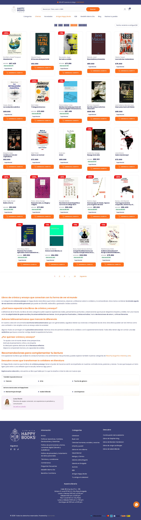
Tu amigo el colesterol (80, 477)
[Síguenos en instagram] (14, 449)
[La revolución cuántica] (14, 91)
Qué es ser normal (37, 155)
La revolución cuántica (11, 107)
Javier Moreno (119, 153)
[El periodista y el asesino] (98, 44)
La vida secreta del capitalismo (10, 156)
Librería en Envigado (79, 463)
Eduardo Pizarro (36, 57)
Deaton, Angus (91, 201)
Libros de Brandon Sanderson (113, 442)
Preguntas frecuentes (49, 466)
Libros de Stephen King (111, 438)
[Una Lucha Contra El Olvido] (126, 91)
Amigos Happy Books (63, 16)
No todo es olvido (65, 59)
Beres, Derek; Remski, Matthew (82, 249)
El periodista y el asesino (96, 59)
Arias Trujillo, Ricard (9, 201)
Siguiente (83, 276)
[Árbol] (70, 139)
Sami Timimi (35, 153)
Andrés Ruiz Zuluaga (93, 153)
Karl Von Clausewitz (93, 105)
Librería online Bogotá (80, 460)
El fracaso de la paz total (40, 59)
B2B (76, 16)
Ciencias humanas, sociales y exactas (86, 442)
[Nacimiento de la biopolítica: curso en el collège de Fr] (70, 187)
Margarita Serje (8, 153)
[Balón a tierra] (14, 187)
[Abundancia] (14, 44)
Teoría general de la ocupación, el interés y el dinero (124, 203)
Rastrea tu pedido (111, 16)
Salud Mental (76, 453)
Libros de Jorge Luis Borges (112, 445)
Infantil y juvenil (77, 446)
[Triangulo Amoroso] (42, 91)
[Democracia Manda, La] (56, 235)
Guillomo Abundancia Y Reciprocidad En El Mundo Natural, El (110, 251)
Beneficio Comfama (48, 473)
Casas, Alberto (7, 105)
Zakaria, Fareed (120, 57)
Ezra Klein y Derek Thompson (12, 57)
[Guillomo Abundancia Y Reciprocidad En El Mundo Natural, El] (112, 235)
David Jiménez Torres (65, 105)
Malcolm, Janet (92, 57)
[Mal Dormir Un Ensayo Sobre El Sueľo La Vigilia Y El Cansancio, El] (70, 91)
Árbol (61, 155)
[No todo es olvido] (70, 44)
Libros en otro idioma (79, 449)
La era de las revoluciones (124, 59)
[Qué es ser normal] (42, 139)
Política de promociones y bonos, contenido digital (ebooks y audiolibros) (53, 447)
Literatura (75, 436)
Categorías (28, 16)
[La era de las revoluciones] (126, 44)
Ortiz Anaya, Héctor (23, 249)
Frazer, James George (38, 201)
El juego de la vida (93, 155)
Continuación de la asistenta (113, 435)
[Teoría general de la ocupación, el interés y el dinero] (126, 187)
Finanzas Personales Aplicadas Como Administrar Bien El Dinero (27, 251)
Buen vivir (75, 439)
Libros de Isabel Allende (111, 449)
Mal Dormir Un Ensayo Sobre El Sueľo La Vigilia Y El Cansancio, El (70, 108)
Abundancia (7, 59)
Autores (75, 467)
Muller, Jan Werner (50, 249)
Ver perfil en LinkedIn (19, 406)
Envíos (43, 436)
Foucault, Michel (64, 201)
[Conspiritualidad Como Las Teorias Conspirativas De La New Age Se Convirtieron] (84, 235)
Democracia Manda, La (53, 251)
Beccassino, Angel (64, 57)
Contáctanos (46, 463)
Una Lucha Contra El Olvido (124, 107)
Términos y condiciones (49, 459)
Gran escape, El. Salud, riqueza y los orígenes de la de (98, 203)
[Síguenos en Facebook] (11, 449)
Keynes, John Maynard (122, 201)
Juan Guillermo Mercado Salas (124, 105)
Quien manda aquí (122, 155)
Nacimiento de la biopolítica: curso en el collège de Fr (69, 203)
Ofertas (38, 16)
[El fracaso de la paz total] (42, 44)
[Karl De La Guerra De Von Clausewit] (98, 91)
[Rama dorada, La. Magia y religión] (42, 187)
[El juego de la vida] (98, 139)
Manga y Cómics (78, 456)
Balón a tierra (8, 203)
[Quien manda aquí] (126, 139)
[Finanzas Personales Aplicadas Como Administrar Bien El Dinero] (28, 235)
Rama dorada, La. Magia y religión (40, 203)
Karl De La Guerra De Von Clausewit (96, 108)
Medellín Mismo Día (88, 16)
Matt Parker (34, 105)
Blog (99, 16)
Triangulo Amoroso (38, 107)
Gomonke (51, 516)
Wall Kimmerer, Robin (107, 249)
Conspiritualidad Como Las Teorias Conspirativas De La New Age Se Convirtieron (83, 251)
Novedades (48, 16)
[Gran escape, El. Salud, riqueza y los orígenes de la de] (98, 187)
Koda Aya (62, 153)
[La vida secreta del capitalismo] (14, 139)
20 (75, 276)
